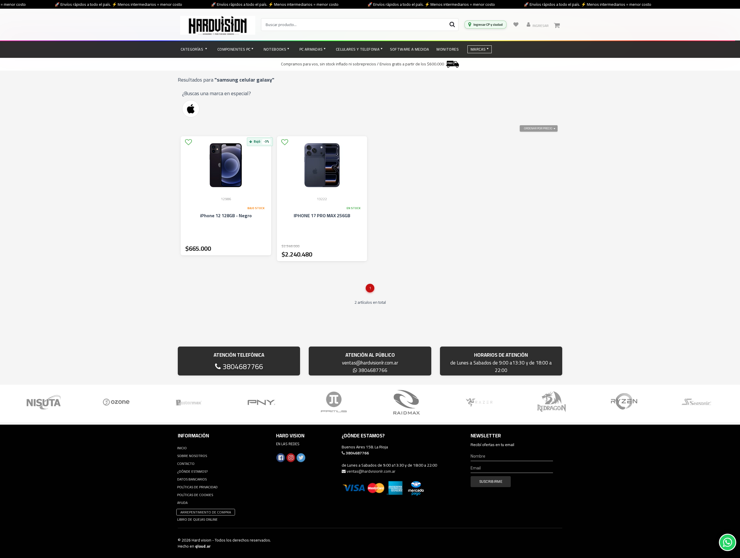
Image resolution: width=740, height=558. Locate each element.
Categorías (192, 49)
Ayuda (182, 502)
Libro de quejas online (197, 519)
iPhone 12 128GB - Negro (226, 216)
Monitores (447, 49)
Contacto (186, 463)
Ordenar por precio (538, 128)
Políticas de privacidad (197, 487)
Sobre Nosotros (192, 455)
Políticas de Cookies (195, 494)
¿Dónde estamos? (192, 471)
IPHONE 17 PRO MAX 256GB (322, 216)
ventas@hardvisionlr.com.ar (370, 362)
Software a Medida (409, 49)
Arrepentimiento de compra (205, 512)
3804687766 (242, 366)
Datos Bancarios (192, 479)
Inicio (182, 448)
